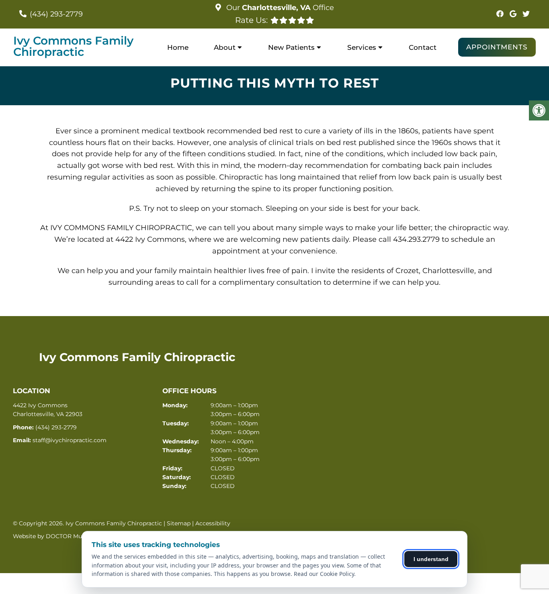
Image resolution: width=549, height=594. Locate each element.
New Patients (291, 47)
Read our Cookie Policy (324, 574)
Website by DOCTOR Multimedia (59, 536)
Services (361, 47)
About (225, 47)
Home (177, 47)
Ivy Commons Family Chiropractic (73, 46)
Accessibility (212, 523)
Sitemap (179, 523)
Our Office (279, 7)
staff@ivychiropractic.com (70, 440)
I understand (431, 559)
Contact (422, 47)
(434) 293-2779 (56, 14)
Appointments (497, 47)
